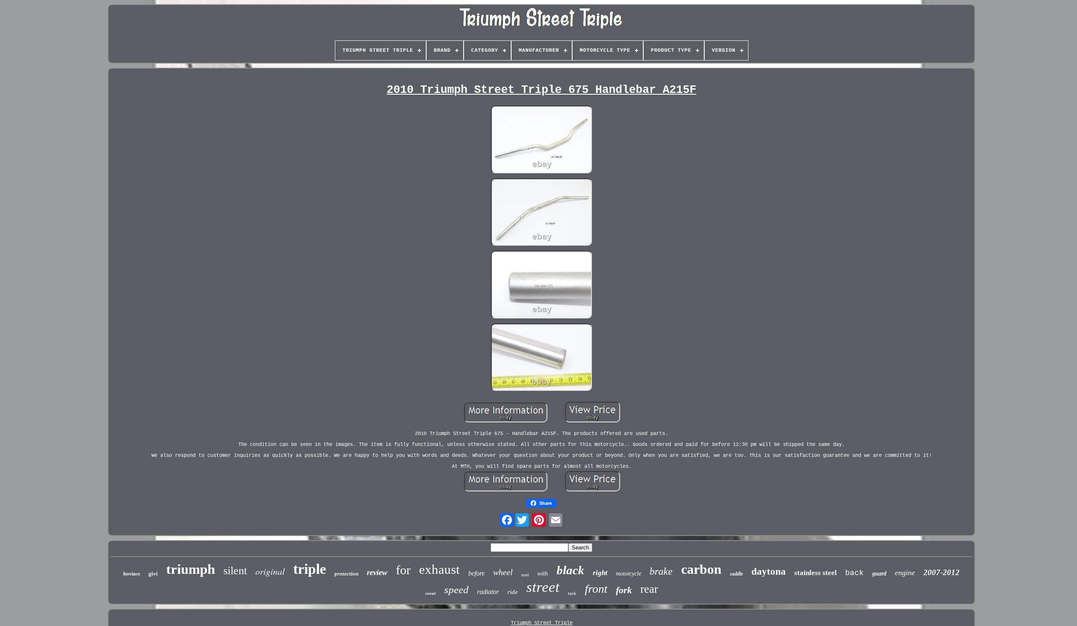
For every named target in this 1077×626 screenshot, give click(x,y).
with (542, 573)
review (377, 572)
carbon (701, 569)
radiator (488, 591)
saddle (736, 574)
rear (649, 589)
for (403, 570)
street (543, 587)
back (854, 573)
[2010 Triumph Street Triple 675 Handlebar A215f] (541, 140)
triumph (190, 569)
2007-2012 (941, 572)
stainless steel (815, 573)
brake (661, 571)
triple (309, 569)
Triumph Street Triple (542, 623)
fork (624, 590)
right (600, 573)
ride (512, 592)
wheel (503, 572)
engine (905, 572)
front (596, 588)
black (570, 570)
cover (430, 593)
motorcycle (628, 573)
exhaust (439, 569)
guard (879, 573)
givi (153, 573)
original (270, 571)
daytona (768, 571)
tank (572, 593)
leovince (131, 574)
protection (346, 573)
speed (456, 589)
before (476, 573)
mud (525, 575)
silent (235, 571)
